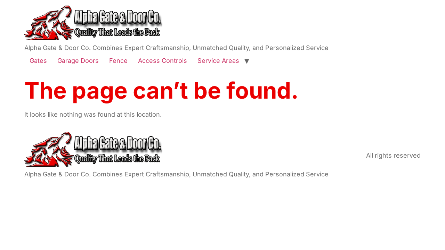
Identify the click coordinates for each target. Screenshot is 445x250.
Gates (38, 60)
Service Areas (218, 60)
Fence (118, 60)
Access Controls (162, 60)
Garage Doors (78, 60)
